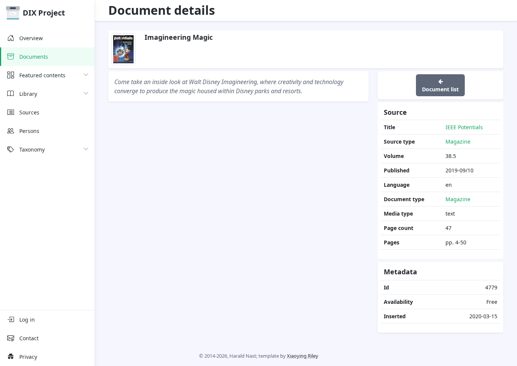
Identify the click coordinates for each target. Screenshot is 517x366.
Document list (440, 89)
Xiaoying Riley (302, 355)
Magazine (457, 141)
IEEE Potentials (464, 127)
